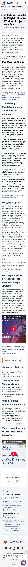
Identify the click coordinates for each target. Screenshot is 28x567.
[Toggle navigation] (25, 3)
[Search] (25, 9)
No (10, 481)
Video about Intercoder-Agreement (12, 376)
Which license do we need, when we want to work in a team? (14, 516)
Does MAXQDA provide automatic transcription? (13, 502)
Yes (18, 481)
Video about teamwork (9, 353)
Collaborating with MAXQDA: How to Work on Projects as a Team (14, 506)
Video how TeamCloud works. (11, 97)
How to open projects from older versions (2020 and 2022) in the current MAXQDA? (14, 521)
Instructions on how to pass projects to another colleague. (13, 196)
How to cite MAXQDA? (10, 510)
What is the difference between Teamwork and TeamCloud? (12, 529)
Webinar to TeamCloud (9, 99)
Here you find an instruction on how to (13, 346)
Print (6, 491)
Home (2, 6)
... (7, 6)
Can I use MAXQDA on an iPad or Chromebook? (13, 498)
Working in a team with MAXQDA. (12, 424)
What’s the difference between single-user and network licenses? (14, 525)
